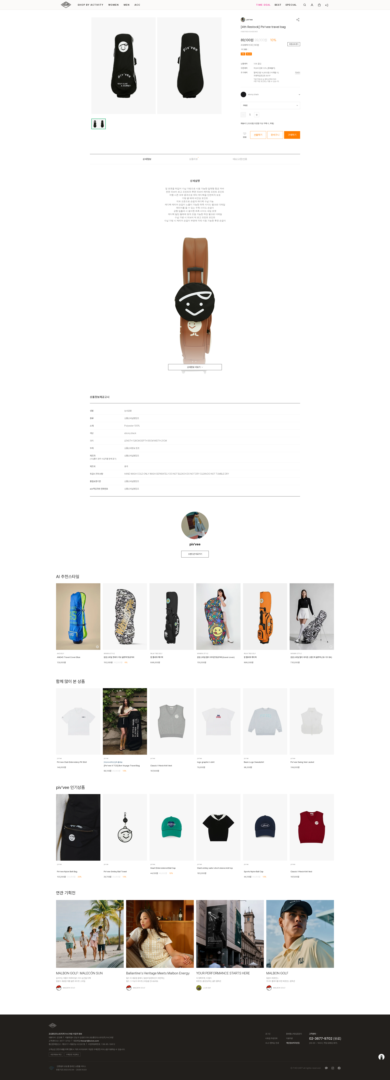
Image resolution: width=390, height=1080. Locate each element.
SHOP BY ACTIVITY (90, 5)
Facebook (339, 1068)
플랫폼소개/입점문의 (294, 1034)
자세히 (297, 72)
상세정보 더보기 (193, 367)
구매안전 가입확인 (72, 1055)
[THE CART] (53, 1025)
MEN (127, 5)
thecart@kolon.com (90, 1041)
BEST (278, 5)
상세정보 (147, 159)
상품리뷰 (193, 159)
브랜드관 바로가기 (195, 554)
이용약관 (289, 1038)
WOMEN (113, 5)
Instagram (333, 1068)
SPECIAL (291, 5)
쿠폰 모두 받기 (293, 44)
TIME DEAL (263, 5)
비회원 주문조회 (271, 1038)
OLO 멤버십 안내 (272, 1043)
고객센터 (312, 1034)
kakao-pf (326, 1068)
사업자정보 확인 (56, 1055)
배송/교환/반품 (240, 159)
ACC (137, 5)
